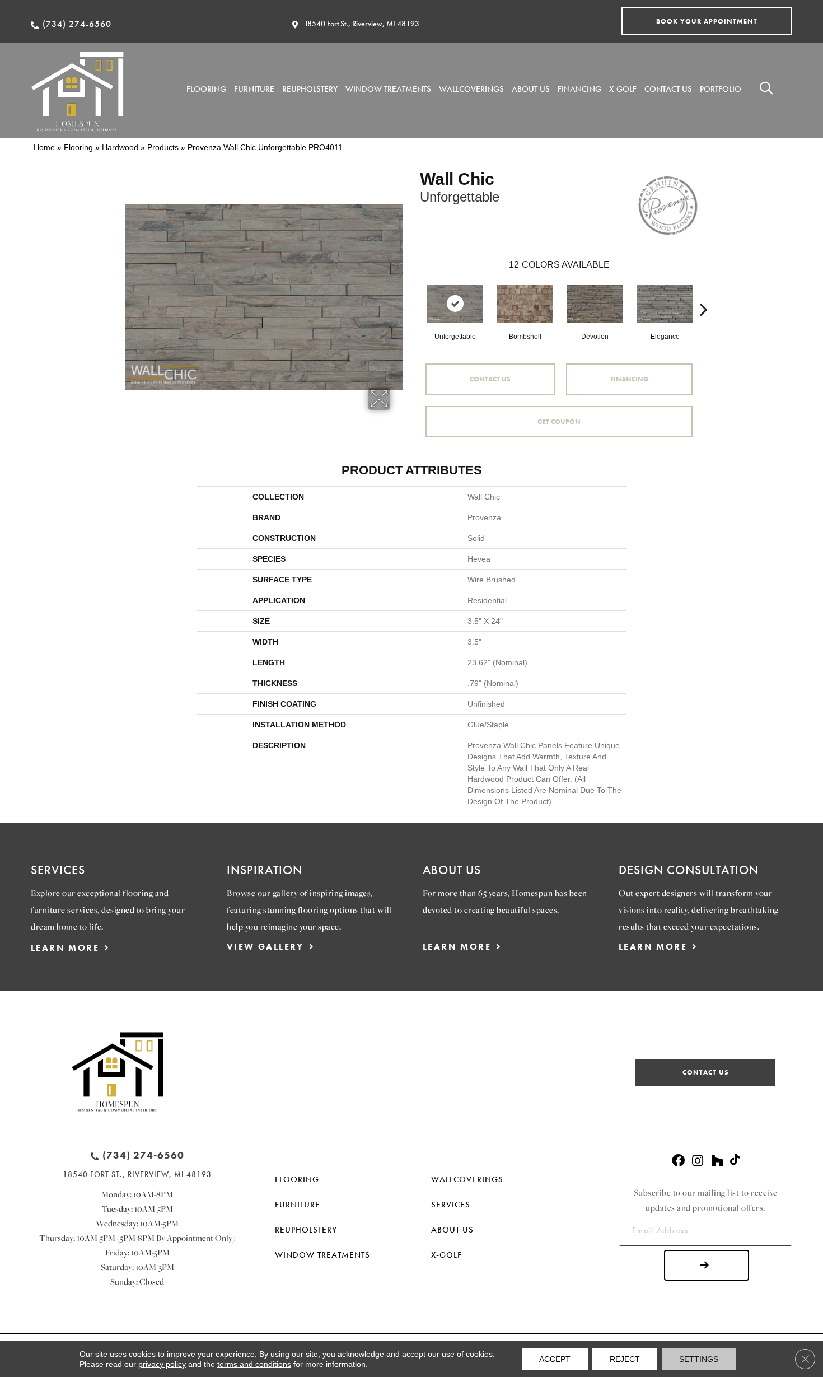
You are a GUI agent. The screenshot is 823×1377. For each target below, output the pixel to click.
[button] (706, 21)
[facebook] (678, 1161)
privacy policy (162, 1364)
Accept (555, 1359)
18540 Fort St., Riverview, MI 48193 (361, 23)
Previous (414, 292)
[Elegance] (665, 303)
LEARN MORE (65, 947)
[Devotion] (595, 303)
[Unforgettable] (455, 303)
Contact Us (490, 379)
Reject (625, 1359)
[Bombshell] (525, 303)
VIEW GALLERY (265, 946)
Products (163, 147)
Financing (629, 379)
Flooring (78, 147)
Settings (698, 1359)
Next (703, 292)
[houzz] (717, 1161)
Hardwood (120, 147)
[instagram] (697, 1161)
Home (44, 147)
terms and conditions (254, 1364)
